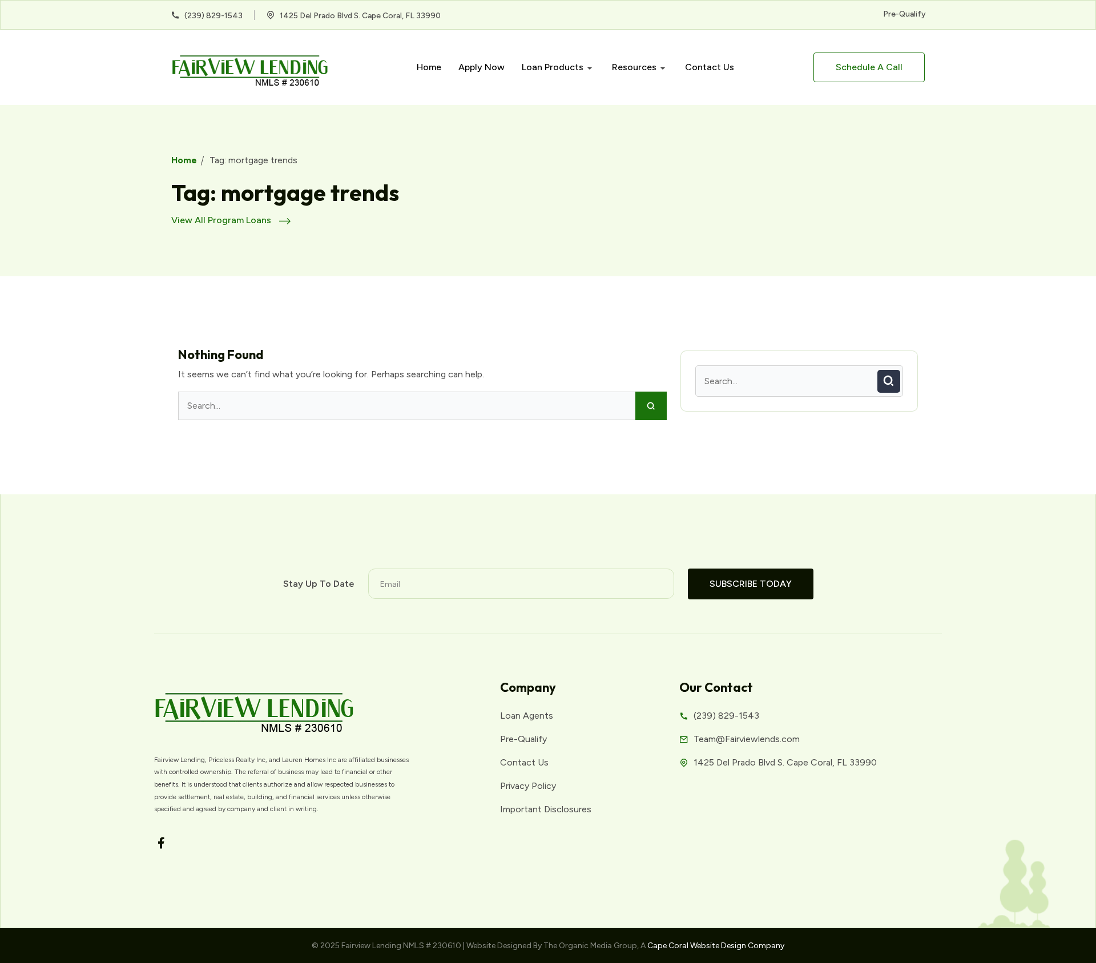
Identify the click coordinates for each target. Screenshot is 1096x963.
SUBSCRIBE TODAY (751, 583)
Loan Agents (526, 715)
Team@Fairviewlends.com (747, 739)
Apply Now (481, 67)
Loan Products (552, 67)
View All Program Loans (222, 220)
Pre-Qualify (904, 14)
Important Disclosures (545, 809)
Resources (634, 67)
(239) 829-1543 (213, 16)
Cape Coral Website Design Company (715, 945)
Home (429, 67)
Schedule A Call (869, 67)
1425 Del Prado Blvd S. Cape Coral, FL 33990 (359, 16)
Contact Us (709, 67)
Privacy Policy (528, 785)
